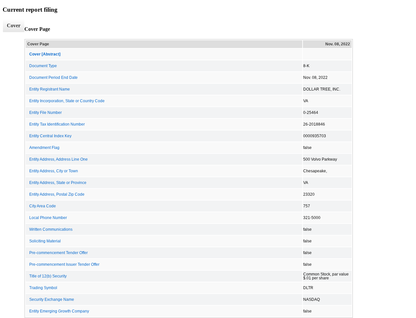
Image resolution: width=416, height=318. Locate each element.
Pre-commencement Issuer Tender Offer (64, 264)
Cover (13, 25)
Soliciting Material (45, 241)
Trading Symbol (43, 288)
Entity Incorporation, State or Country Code (67, 101)
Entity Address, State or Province (57, 183)
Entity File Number (45, 113)
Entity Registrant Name (49, 89)
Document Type (43, 66)
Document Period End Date (53, 78)
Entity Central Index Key (50, 136)
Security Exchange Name (51, 299)
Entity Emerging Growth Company (59, 311)
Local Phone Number (48, 218)
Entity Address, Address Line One (58, 159)
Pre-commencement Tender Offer (58, 253)
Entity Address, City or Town (53, 171)
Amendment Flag (44, 148)
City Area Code (42, 206)
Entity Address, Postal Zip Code (56, 194)
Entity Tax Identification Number (57, 124)
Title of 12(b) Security (48, 276)
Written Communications (50, 229)
